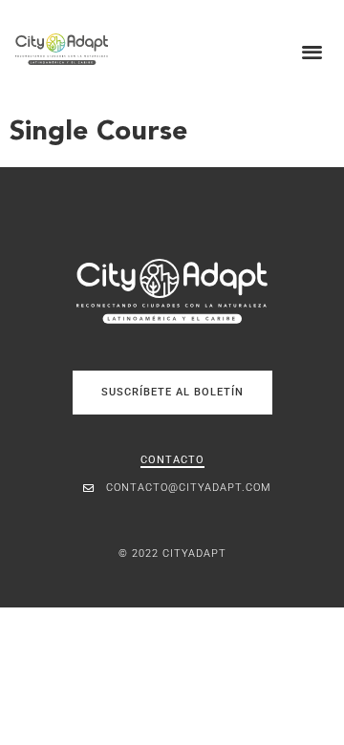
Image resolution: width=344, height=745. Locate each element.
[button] (313, 51)
